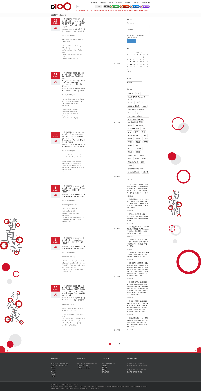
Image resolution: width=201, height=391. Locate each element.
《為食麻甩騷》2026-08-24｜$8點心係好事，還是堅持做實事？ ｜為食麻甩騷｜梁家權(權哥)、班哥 (138, 254)
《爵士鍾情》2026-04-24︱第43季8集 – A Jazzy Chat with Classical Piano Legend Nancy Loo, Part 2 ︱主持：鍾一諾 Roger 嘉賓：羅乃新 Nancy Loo (73, 290)
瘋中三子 (89, 10)
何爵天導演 (139, 125)
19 (134, 64)
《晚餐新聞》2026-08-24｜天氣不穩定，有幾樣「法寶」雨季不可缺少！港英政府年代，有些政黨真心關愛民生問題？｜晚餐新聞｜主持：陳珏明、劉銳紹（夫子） (138, 203)
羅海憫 (130, 152)
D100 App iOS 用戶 (82, 366)
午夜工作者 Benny (98, 10)
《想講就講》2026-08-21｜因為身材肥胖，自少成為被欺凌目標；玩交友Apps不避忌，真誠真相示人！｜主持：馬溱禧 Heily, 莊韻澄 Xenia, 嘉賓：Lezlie (138, 322)
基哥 (143, 132)
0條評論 (81, 31)
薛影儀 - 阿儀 (132, 155)
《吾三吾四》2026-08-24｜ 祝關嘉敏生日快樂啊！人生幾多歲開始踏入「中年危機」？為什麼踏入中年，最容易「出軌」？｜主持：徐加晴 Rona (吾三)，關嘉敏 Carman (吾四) (137, 189)
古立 (116, 10)
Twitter (53, 376)
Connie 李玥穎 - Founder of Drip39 (136, 97)
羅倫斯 (139, 148)
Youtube (53, 368)
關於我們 (104, 366)
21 (141, 64)
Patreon (53, 372)
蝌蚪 (129, 159)
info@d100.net (110, 363)
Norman (146, 10)
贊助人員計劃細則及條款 (134, 372)
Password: (130, 29)
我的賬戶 (128, 3)
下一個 (118, 344)
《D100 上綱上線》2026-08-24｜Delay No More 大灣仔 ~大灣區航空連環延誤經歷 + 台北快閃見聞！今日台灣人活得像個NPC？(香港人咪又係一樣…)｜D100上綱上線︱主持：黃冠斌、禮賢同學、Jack (137, 306)
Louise (144, 106)
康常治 (112, 10)
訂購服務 (103, 3)
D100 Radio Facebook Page (59, 363)
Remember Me (132, 37)
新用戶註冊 (146, 3)
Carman (120, 10)
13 (137, 62)
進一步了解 (117, 63)
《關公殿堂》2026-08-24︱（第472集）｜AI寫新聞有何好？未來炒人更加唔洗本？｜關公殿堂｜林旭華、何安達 (137, 243)
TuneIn (53, 374)
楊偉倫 (130, 145)
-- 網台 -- (75, 31)
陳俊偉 (130, 165)
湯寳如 (138, 145)
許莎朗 (137, 159)
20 (137, 64)
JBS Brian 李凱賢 (133, 106)
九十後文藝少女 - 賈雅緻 (135, 122)
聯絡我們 (94, 3)
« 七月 (129, 71)
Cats (138, 93)
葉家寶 (126, 10)
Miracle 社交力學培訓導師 (136, 109)
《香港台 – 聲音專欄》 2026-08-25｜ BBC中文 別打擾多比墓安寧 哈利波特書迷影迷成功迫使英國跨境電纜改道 (138, 217)
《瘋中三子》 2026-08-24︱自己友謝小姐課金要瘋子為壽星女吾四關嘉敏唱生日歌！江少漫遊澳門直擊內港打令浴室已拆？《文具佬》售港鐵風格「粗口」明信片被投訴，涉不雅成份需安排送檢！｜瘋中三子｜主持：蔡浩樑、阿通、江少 (137, 269)
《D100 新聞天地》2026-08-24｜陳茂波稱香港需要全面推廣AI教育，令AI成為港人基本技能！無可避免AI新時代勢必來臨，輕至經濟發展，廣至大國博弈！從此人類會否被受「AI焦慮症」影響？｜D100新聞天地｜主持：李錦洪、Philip (137, 288)
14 (141, 62)
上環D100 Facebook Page (59, 366)
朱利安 (141, 10)
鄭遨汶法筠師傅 (133, 162)
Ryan (138, 113)
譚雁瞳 (136, 10)
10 (127, 62)
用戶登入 (136, 3)
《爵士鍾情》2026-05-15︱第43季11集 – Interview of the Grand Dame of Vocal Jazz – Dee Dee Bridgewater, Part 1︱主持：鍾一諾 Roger (73, 137)
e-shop (53, 370)
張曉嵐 (138, 138)
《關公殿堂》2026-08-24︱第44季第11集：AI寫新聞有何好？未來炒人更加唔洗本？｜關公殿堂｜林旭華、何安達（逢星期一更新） (138, 230)
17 (127, 64)
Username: (130, 23)
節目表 (111, 3)
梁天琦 (146, 142)
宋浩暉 (144, 135)
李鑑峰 (138, 142)
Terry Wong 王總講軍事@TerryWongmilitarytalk (135, 116)
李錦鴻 (131, 10)
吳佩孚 (137, 132)
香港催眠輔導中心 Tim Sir (136, 169)
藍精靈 (142, 155)
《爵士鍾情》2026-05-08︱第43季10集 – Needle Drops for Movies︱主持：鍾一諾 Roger (73, 189)
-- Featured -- (68, 31)
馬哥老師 (145, 172)
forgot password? (140, 35)
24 (127, 66)
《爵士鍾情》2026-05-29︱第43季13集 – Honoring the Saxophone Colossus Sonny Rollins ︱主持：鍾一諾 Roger (73, 23)
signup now (130, 35)
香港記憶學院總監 (133, 172)
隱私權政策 (105, 372)
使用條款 (104, 370)
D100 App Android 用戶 (83, 368)
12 (134, 62)
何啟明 (130, 125)
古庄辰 (107, 10)
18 (131, 64)
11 (131, 62)
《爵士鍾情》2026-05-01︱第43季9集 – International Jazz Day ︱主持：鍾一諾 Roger (73, 241)
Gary (137, 103)
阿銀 (142, 162)
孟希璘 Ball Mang (133, 135)
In (142, 103)
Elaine (130, 103)
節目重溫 (119, 3)
